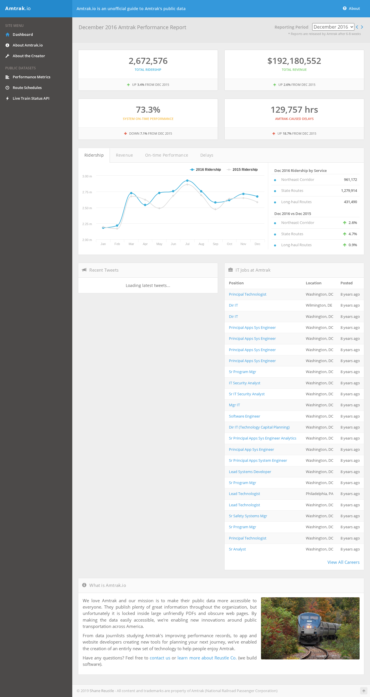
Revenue (124, 155)
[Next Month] (362, 27)
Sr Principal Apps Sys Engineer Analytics (262, 438)
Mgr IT (234, 404)
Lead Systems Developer (250, 471)
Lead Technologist (244, 493)
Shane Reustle (102, 690)
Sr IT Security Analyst (247, 393)
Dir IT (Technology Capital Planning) (259, 427)
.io (18, 8)
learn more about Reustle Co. (206, 658)
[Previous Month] (357, 27)
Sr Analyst (237, 549)
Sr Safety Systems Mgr (248, 515)
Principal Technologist (248, 294)
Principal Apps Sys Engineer (252, 327)
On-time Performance (166, 155)
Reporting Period (291, 27)
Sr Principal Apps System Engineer (258, 460)
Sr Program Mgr (242, 371)
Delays (206, 155)
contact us (160, 658)
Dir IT (233, 305)
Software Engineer (244, 416)
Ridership (94, 155)
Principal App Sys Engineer (251, 449)
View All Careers (344, 562)
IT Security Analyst (244, 382)
